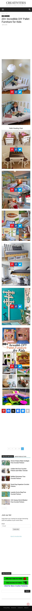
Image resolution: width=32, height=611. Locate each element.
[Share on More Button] (28, 411)
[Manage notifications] (28, 604)
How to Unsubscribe (16, 536)
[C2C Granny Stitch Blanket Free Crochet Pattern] (6, 502)
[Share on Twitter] (13, 411)
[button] (2, 9)
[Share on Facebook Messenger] (23, 411)
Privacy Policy (7, 607)
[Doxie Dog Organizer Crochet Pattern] (6, 486)
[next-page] (5, 508)
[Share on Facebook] (8, 411)
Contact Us (20, 607)
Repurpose (7, 16)
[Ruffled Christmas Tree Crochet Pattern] (6, 478)
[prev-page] (3, 508)
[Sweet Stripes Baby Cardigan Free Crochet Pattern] (6, 463)
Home (3, 13)
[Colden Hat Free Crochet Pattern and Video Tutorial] (6, 470)
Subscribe (16, 529)
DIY (7, 13)
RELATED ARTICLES (8, 456)
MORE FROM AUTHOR (20, 456)
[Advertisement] (16, 43)
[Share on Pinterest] (4, 411)
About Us (26, 607)
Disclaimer (13, 607)
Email (3, 524)
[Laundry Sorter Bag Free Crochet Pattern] (6, 494)
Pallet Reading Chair (16, 128)
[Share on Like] (18, 411)
